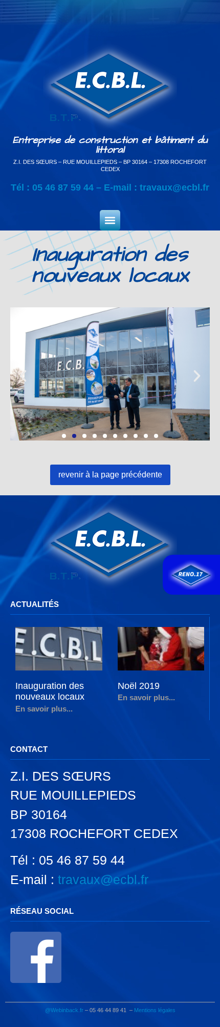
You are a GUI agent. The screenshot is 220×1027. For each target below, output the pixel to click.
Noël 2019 (139, 686)
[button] (110, 220)
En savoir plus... (44, 708)
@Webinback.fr (64, 1010)
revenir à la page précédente (110, 474)
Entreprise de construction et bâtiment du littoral (110, 145)
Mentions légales (154, 1010)
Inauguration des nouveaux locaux (49, 691)
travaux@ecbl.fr (174, 187)
